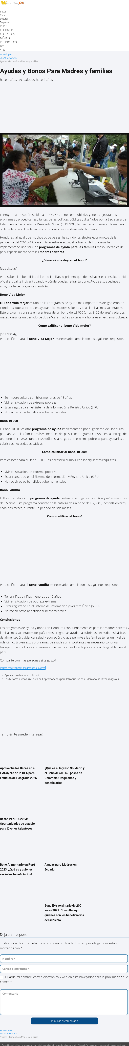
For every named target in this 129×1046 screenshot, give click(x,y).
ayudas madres (8, 667)
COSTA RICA (7, 34)
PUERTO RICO (8, 42)
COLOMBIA (6, 30)
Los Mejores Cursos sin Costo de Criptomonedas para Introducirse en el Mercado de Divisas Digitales (62, 679)
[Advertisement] (64, 109)
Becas (3, 11)
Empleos (4, 22)
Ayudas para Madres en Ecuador (23, 675)
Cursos (3, 15)
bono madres (38, 667)
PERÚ (3, 26)
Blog (2, 49)
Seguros (4, 18)
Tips (2, 46)
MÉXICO (5, 38)
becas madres (23, 667)
